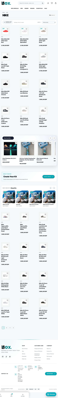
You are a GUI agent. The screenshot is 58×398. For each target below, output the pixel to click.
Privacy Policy (37, 360)
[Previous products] (50, 138)
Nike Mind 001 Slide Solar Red (5, 40)
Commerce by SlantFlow (53, 389)
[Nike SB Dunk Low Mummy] (24, 83)
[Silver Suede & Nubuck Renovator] (44, 149)
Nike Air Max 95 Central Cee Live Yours (23, 286)
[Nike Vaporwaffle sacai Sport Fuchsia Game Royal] (5, 216)
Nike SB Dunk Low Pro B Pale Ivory (24, 120)
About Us (49, 348)
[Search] (42, 3)
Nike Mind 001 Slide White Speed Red (24, 40)
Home (3, 12)
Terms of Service (50, 353)
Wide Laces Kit (6, 204)
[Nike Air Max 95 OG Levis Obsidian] (43, 247)
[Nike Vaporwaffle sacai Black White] (24, 216)
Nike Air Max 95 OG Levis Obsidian (42, 256)
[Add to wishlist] (7, 29)
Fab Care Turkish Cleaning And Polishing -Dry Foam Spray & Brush (27, 160)
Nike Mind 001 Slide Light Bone (43, 40)
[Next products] (54, 138)
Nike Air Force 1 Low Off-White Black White (24, 313)
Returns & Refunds (38, 351)
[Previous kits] (50, 188)
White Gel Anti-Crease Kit (48, 204)
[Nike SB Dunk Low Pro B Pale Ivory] (24, 110)
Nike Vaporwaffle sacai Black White (23, 227)
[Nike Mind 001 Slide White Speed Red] (24, 31)
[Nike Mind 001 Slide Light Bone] (43, 31)
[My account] (48, 3)
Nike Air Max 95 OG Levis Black (23, 256)
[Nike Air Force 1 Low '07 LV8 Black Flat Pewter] (43, 302)
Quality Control (37, 357)
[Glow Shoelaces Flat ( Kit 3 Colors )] (10, 149)
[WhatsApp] (9, 356)
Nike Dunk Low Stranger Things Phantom (43, 121)
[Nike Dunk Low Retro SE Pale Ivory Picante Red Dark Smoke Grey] (43, 216)
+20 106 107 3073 (30, 369)
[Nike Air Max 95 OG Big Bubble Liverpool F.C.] (24, 56)
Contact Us (49, 351)
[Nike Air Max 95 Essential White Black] (5, 275)
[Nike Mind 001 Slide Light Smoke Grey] (43, 56)
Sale (45, 8)
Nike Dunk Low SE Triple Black (5, 66)
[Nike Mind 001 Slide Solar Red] (5, 31)
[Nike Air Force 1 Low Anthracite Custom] (5, 110)
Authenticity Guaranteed (37, 354)
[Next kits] (54, 188)
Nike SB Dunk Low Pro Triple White (5, 312)
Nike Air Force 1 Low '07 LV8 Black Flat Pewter (43, 313)
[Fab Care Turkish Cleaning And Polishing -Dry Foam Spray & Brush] (27, 149)
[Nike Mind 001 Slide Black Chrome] (5, 83)
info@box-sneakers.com (40, 369)
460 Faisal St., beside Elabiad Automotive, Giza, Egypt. (20, 379)
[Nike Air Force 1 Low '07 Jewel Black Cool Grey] (43, 275)
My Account (49, 356)
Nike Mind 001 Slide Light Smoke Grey (43, 66)
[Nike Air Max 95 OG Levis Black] (24, 247)
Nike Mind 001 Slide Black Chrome (5, 93)
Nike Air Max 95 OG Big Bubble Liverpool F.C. (24, 67)
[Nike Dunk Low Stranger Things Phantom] (43, 110)
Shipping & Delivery (38, 348)
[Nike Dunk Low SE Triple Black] (5, 56)
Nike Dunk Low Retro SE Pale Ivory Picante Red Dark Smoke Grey (43, 228)
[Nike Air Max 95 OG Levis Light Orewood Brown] (5, 247)
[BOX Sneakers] (6, 347)
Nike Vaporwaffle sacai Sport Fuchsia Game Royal (5, 228)
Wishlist (48, 358)
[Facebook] (6, 356)
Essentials (39, 8)
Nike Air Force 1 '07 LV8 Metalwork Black (43, 94)
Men (21, 8)
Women (26, 8)
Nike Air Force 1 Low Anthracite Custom (5, 121)
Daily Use (24, 358)
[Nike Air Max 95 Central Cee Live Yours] (24, 275)
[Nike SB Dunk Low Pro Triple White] (5, 302)
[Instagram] (2, 356)
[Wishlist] (52, 3)
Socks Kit (18, 204)
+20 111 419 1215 (20, 370)
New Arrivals (15, 8)
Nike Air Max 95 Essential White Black (5, 285)
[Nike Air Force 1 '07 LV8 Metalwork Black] (43, 83)
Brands (32, 8)
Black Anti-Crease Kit (34, 204)
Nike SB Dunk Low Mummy (24, 92)
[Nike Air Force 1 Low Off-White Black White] (24, 302)
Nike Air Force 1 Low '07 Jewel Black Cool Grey (43, 286)
